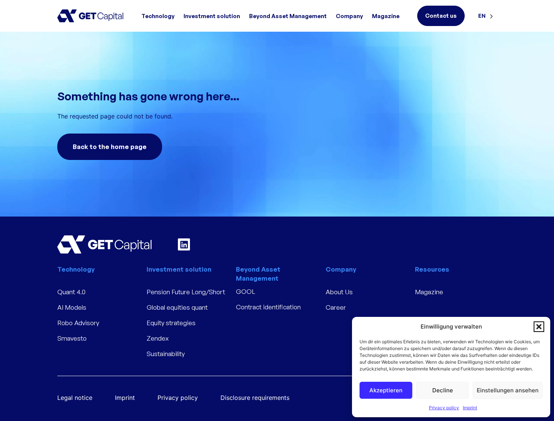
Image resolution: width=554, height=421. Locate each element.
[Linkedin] (184, 244)
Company (349, 16)
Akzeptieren (385, 390)
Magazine (385, 16)
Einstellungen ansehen (508, 390)
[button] (539, 326)
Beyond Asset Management (288, 16)
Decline (442, 390)
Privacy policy (444, 407)
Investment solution (212, 16)
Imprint (470, 407)
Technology (157, 16)
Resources (432, 269)
